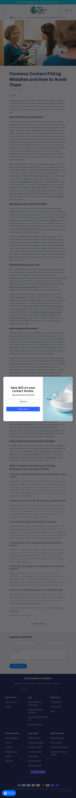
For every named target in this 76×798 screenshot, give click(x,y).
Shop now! (23, 409)
